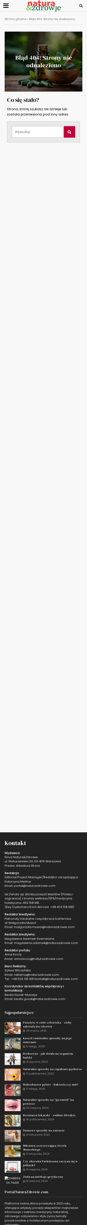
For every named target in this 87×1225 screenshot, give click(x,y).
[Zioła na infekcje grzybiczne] (13, 1180)
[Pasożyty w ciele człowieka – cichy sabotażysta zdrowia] (13, 1028)
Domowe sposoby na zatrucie (43, 1130)
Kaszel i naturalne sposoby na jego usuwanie (47, 1040)
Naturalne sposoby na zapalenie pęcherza (52, 1069)
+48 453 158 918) (62, 907)
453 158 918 (31, 903)
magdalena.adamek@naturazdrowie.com (46, 943)
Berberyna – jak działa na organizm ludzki (48, 1055)
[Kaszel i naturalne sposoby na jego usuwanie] (13, 1043)
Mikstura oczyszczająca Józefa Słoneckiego (44, 1147)
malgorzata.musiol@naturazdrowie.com (44, 927)
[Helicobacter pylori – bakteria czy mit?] (13, 1090)
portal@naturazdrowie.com (34, 886)
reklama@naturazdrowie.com (36, 975)
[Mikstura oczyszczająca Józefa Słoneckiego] (13, 1151)
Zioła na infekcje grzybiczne (43, 1177)
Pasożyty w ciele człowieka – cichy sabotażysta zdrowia (47, 1024)
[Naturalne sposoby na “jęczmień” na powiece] (13, 1105)
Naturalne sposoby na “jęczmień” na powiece (48, 1102)
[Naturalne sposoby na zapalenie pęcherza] (13, 1074)
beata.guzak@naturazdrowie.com (39, 999)
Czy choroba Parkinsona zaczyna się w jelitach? (50, 1163)
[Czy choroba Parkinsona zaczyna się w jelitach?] (13, 1167)
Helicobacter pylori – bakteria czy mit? (50, 1084)
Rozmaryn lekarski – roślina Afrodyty (49, 1115)
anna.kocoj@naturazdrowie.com (38, 959)
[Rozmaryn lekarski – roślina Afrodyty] (13, 1120)
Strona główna (15, 19)
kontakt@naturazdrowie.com (56, 979)
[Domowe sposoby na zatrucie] (13, 1136)
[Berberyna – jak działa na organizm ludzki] (13, 1059)
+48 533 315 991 (22, 979)
